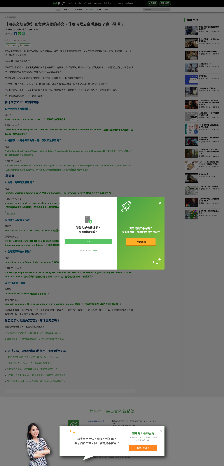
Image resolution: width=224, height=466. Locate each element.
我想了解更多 (143, 448)
